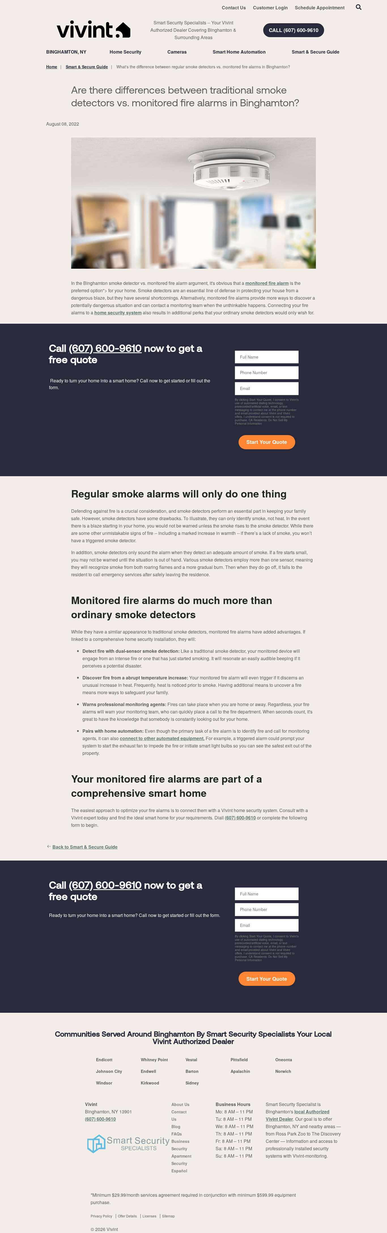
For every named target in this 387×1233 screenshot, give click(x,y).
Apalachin (240, 1071)
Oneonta (283, 1059)
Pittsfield (239, 1059)
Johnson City (109, 1071)
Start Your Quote (266, 442)
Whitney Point (154, 1059)
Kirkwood (150, 1083)
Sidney (192, 1083)
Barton (192, 1071)
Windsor (104, 1083)
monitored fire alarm (267, 283)
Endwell (148, 1071)
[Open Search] (359, 7)
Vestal (191, 1059)
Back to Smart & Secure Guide (85, 847)
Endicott (104, 1059)
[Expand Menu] (144, 51)
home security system (118, 312)
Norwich (283, 1071)
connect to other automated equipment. (162, 738)
